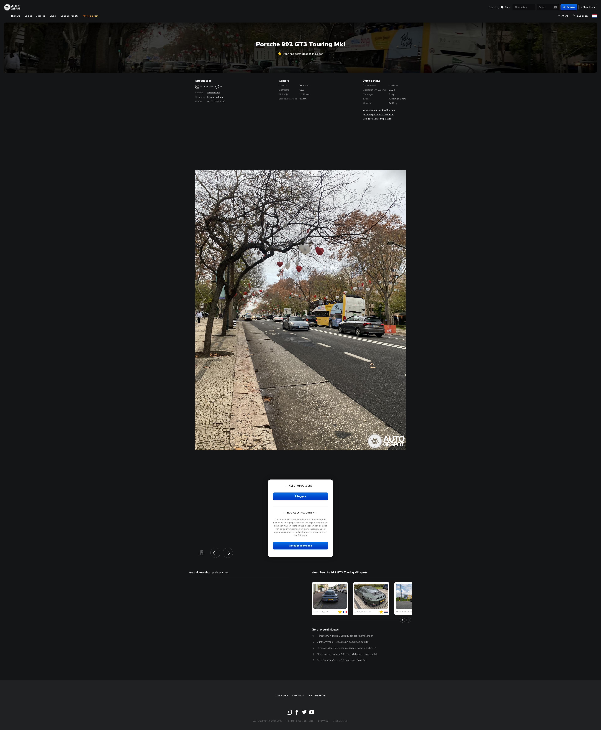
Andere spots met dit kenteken (378, 114)
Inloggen (582, 15)
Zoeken (571, 7)
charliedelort (213, 92)
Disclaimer (340, 721)
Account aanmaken (300, 545)
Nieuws (492, 7)
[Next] (409, 620)
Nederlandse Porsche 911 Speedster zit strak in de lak (347, 654)
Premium (92, 15)
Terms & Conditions (300, 721)
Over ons (282, 695)
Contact (298, 695)
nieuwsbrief (317, 695)
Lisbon (210, 97)
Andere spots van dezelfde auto (379, 110)
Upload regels (70, 15)
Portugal (219, 97)
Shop (53, 15)
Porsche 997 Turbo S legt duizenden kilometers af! (345, 636)
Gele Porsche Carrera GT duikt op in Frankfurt (342, 660)
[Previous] (402, 620)
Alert (565, 15)
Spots (507, 7)
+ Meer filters (588, 7)
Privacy (323, 721)
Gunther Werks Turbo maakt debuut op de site (342, 642)
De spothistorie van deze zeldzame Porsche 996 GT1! (347, 648)
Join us (40, 15)
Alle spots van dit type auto (377, 118)
